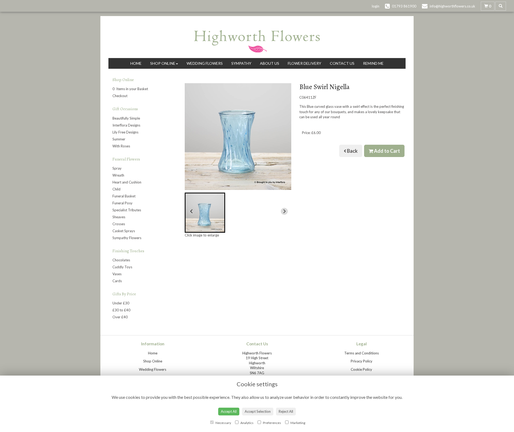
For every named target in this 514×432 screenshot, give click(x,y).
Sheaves (118, 217)
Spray (117, 168)
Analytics (247, 423)
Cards (117, 281)
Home (136, 63)
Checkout (119, 96)
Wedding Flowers (205, 63)
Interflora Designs (126, 125)
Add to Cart (386, 151)
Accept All (229, 411)
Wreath (118, 175)
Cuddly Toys (122, 267)
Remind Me (373, 63)
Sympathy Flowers (126, 238)
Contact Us (342, 63)
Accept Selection (258, 411)
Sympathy (241, 63)
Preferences (271, 423)
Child (116, 189)
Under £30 (120, 303)
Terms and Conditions (361, 353)
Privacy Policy (361, 361)
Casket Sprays (123, 231)
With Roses (121, 146)
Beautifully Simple (126, 118)
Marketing (297, 423)
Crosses (118, 224)
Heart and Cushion (126, 182)
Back (352, 151)
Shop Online (162, 63)
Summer (118, 139)
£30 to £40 (121, 310)
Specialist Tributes (126, 210)
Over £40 (120, 317)
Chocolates (121, 260)
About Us (269, 63)
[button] (205, 213)
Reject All (286, 411)
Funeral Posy (122, 203)
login (375, 6)
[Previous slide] (191, 211)
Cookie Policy (361, 369)
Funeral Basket (123, 196)
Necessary (223, 423)
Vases (117, 274)
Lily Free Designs (125, 132)
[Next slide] (284, 211)
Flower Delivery (304, 63)
